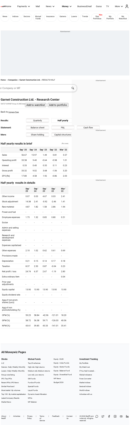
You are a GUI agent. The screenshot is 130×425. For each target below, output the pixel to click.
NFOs (30, 398)
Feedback (55, 416)
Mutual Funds (38, 17)
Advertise (16, 416)
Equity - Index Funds (61, 363)
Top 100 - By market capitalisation (13, 394)
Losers (74, 16)
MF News (57, 378)
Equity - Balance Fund (62, 371)
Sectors (27, 16)
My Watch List (84, 367)
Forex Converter (85, 379)
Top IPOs (8, 379)
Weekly (15, 367)
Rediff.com (90, 416)
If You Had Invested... (87, 371)
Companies (13, 80)
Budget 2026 (58, 382)
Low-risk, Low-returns (36, 375)
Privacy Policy (29, 417)
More (117, 6)
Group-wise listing (8, 375)
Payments (22, 6)
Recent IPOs (5, 382)
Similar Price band (7, 386)
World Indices (84, 390)
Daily (10, 367)
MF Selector (32, 402)
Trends (85, 16)
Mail (38, 6)
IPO (2, 379)
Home (8, 6)
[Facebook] (109, 418)
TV (107, 6)
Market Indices (84, 382)
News (48, 6)
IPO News (15, 382)
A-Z (2, 363)
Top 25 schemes (34, 363)
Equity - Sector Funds (62, 367)
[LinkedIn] (127, 418)
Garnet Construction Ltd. (29, 80)
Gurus (99, 6)
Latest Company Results (10, 398)
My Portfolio (110, 17)
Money (65, 6)
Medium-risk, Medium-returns (39, 371)
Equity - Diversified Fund (63, 375)
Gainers (63, 16)
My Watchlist (123, 17)
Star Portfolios (97, 17)
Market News (6, 402)
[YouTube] (121, 418)
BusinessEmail (84, 6)
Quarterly (37, 120)
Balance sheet (37, 127)
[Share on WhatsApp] (96, 418)
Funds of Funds (34, 382)
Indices (15, 16)
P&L (63, 127)
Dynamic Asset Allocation (37, 394)
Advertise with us (85, 394)
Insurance (50, 16)
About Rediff (3, 417)
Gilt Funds (32, 379)
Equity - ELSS (58, 359)
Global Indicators (85, 375)
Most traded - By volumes (10, 390)
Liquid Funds (33, 390)
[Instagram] (115, 418)
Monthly (22, 367)
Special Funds (33, 386)
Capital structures (62, 134)
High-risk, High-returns (36, 367)
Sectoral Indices (85, 386)
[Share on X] (103, 418)
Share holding (37, 134)
